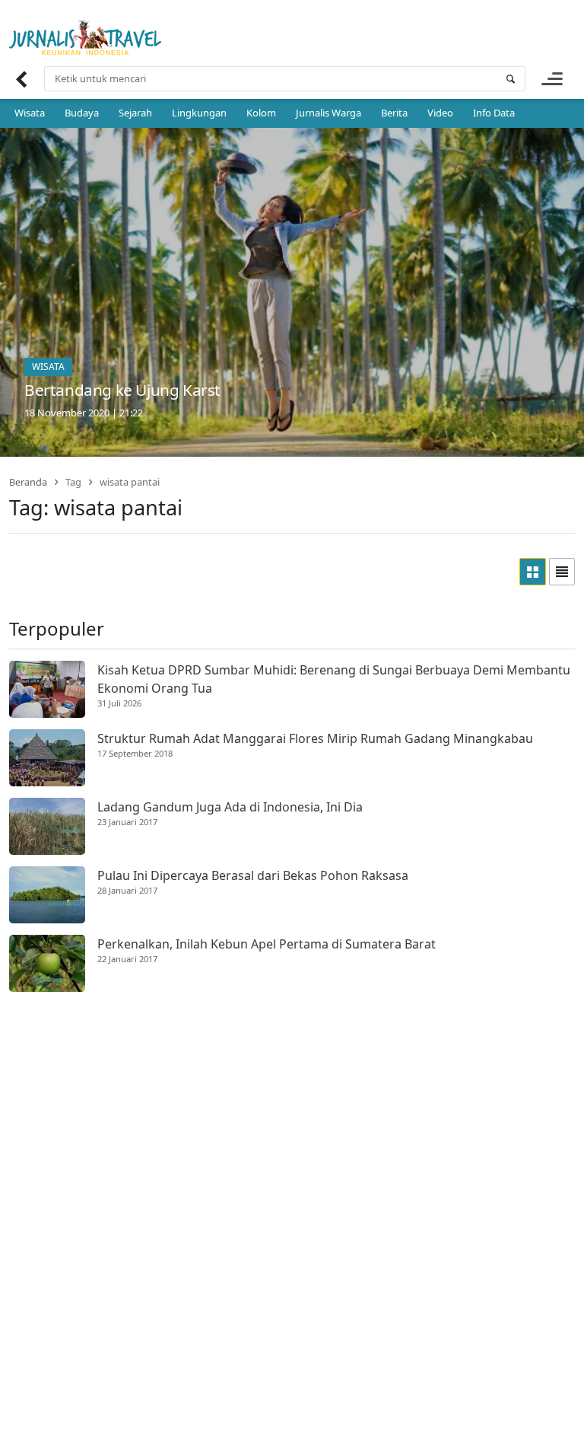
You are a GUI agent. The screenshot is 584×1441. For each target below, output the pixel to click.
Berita (394, 113)
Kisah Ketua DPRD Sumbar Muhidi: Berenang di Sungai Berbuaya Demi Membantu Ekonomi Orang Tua (333, 679)
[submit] (510, 79)
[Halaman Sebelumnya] (21, 79)
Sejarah (135, 113)
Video (440, 113)
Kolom (261, 113)
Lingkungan (199, 113)
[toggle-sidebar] (552, 79)
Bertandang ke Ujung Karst (122, 389)
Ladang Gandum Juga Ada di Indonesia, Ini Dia (230, 807)
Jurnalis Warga (328, 113)
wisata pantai (130, 482)
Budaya (82, 113)
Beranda (28, 482)
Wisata (29, 113)
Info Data (494, 113)
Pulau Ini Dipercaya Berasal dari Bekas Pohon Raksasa (252, 875)
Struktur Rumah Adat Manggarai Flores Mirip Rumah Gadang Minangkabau (315, 738)
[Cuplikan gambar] (47, 689)
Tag (73, 482)
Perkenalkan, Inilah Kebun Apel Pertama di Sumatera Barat (266, 944)
